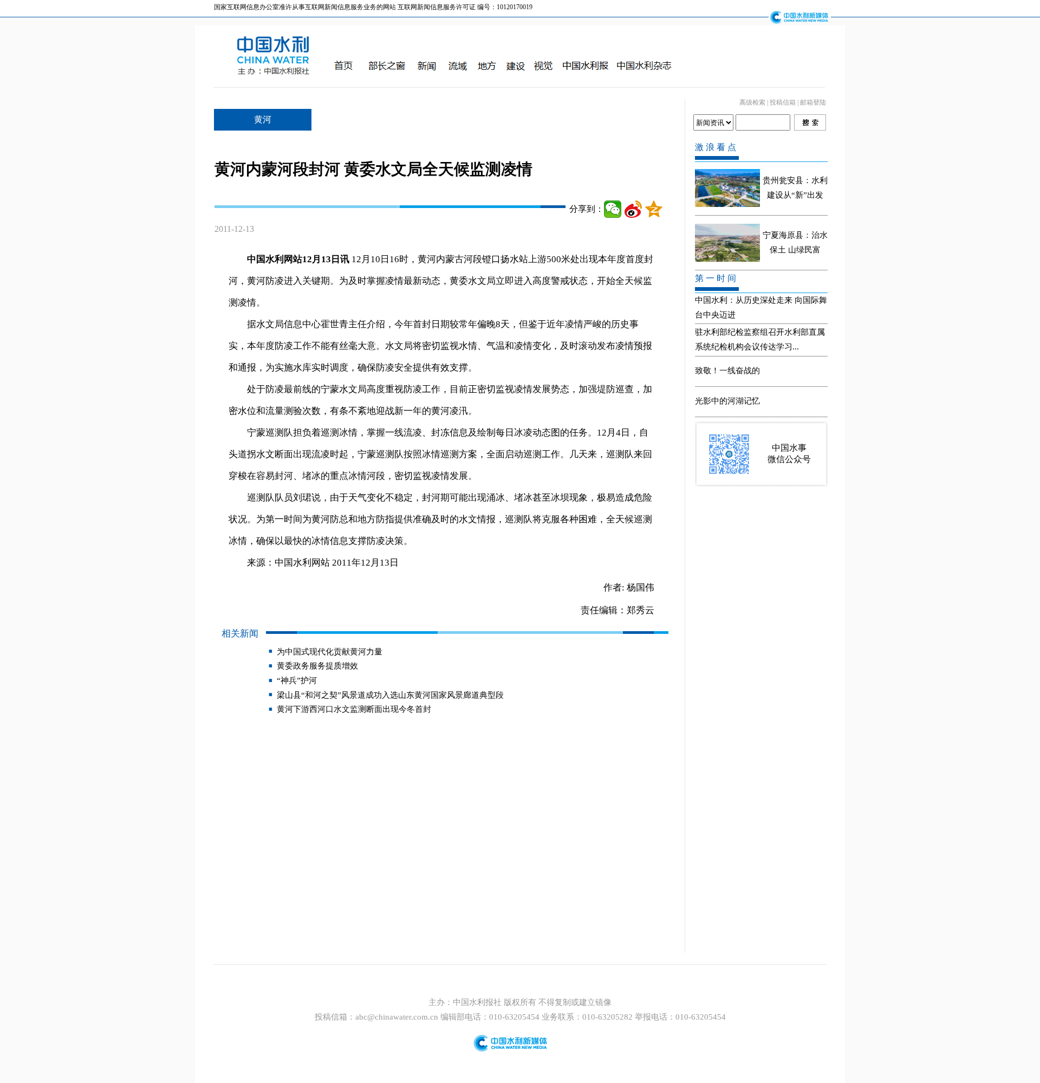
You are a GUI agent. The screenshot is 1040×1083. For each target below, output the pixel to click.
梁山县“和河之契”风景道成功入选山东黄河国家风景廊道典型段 (390, 695)
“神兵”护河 (297, 680)
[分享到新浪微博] (633, 209)
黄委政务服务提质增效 (317, 666)
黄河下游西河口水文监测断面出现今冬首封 (354, 709)
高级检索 (752, 102)
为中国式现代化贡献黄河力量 (329, 651)
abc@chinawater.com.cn (396, 1017)
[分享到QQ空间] (653, 209)
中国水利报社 (478, 1002)
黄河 (262, 119)
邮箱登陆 (813, 102)
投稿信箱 (783, 102)
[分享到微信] (612, 209)
